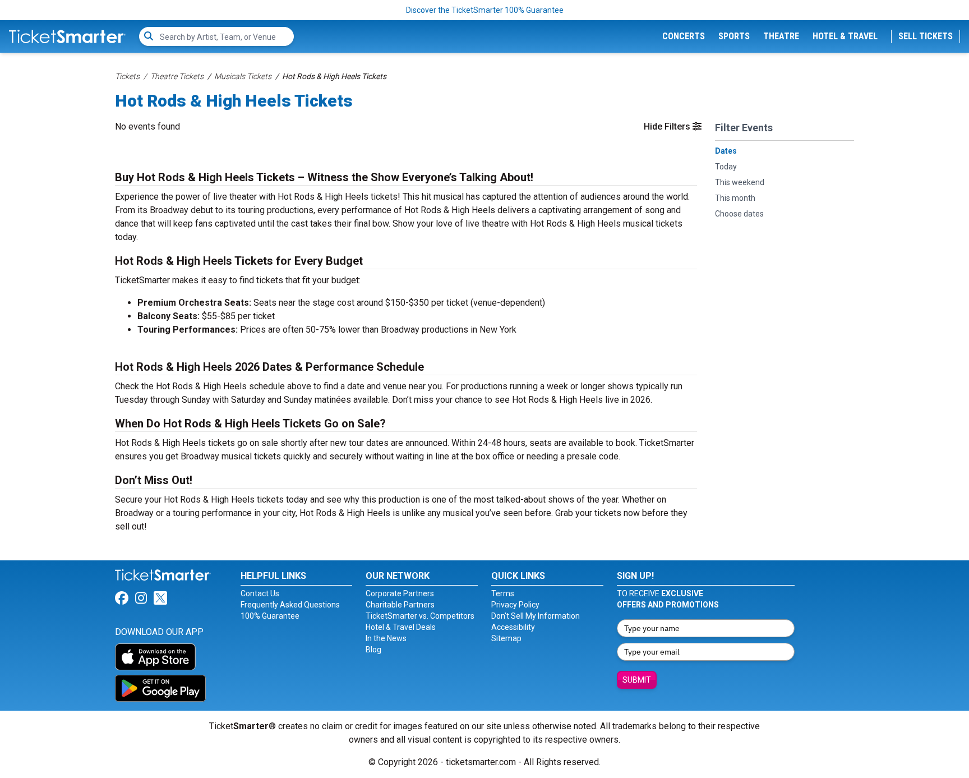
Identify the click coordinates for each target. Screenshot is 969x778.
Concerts (683, 36)
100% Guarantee (270, 615)
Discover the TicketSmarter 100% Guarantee (485, 10)
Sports (734, 36)
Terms (502, 593)
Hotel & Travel (845, 36)
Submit (636, 679)
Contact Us (260, 593)
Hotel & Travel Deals (401, 627)
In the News (386, 638)
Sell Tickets (925, 36)
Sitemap (506, 638)
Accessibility (513, 627)
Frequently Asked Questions (290, 604)
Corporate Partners (400, 593)
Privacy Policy (515, 604)
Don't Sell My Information (535, 615)
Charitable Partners (400, 604)
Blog (373, 649)
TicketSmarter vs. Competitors (420, 615)
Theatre (781, 36)
